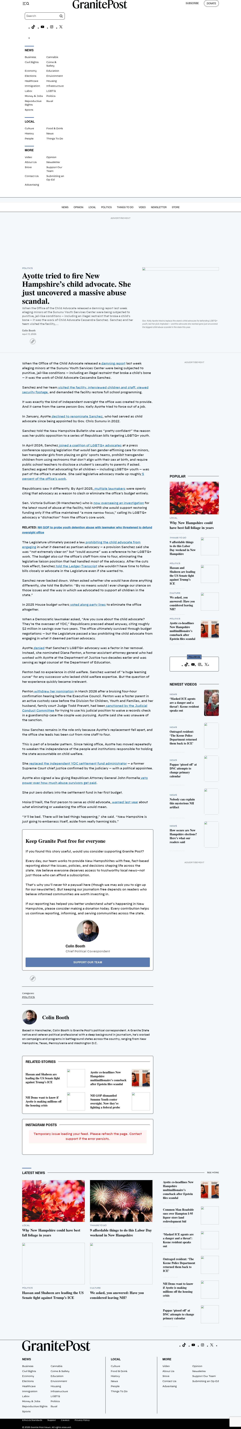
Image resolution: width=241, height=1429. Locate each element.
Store (28, 167)
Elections (30, 76)
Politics (50, 96)
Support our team (87, 962)
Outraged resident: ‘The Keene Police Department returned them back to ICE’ (183, 737)
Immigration (32, 86)
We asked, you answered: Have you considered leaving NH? (182, 603)
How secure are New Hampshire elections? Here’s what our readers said (183, 836)
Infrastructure (55, 86)
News (49, 134)
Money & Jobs (34, 96)
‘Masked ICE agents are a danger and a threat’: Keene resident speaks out (184, 704)
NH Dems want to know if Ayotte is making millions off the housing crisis (43, 1101)
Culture (29, 128)
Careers (65, 1420)
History (29, 134)
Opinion (51, 157)
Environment (54, 76)
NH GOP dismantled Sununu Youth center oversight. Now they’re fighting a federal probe (105, 1101)
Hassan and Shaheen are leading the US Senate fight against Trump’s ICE (43, 1078)
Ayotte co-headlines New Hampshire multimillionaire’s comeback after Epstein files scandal (108, 1078)
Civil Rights (32, 62)
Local (92, 207)
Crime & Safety (60, 1371)
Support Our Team (204, 1376)
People (29, 139)
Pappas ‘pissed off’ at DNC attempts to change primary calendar (183, 770)
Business (30, 57)
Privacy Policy (82, 1420)
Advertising (32, 185)
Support (51, 1420)
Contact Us (32, 176)
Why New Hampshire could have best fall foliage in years (192, 525)
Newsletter (53, 162)
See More (213, 1173)
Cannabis (52, 57)
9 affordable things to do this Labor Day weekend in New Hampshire (183, 548)
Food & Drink (54, 128)
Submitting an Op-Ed (205, 1381)
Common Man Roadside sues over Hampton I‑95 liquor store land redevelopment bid (178, 1215)
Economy (31, 71)
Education (52, 71)
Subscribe (192, 3)
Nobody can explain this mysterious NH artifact (182, 803)
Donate (211, 3)
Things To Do (54, 139)
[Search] (61, 16)
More (166, 1359)
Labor (28, 91)
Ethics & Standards (32, 1420)
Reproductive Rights (34, 1406)
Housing (51, 81)
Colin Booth (29, 330)
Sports (29, 110)
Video (28, 157)
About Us (31, 162)
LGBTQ (51, 91)
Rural (49, 101)
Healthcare (31, 81)
